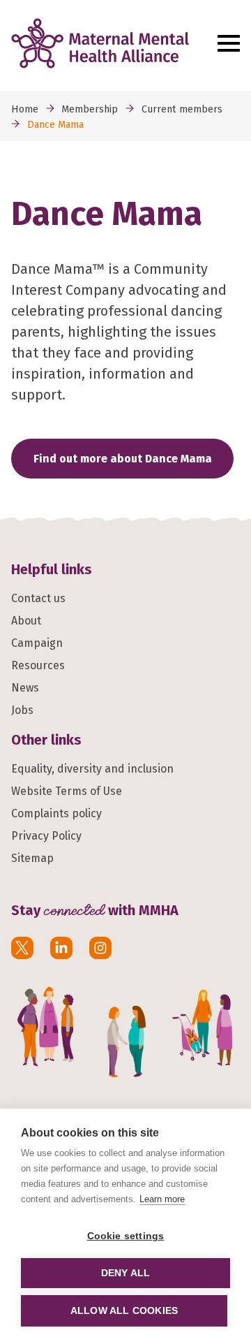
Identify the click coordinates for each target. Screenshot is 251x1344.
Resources (38, 665)
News (25, 687)
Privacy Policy (46, 835)
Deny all (126, 1273)
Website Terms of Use (66, 791)
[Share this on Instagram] (100, 948)
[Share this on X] (22, 948)
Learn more (162, 1199)
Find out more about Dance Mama (122, 458)
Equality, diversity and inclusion (92, 768)
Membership (89, 109)
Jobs (22, 710)
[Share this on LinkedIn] (61, 948)
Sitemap (32, 858)
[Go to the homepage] (110, 43)
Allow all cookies (124, 1311)
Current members (182, 109)
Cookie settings (126, 1236)
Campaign (37, 643)
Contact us (38, 598)
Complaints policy (56, 813)
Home (24, 109)
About (26, 620)
